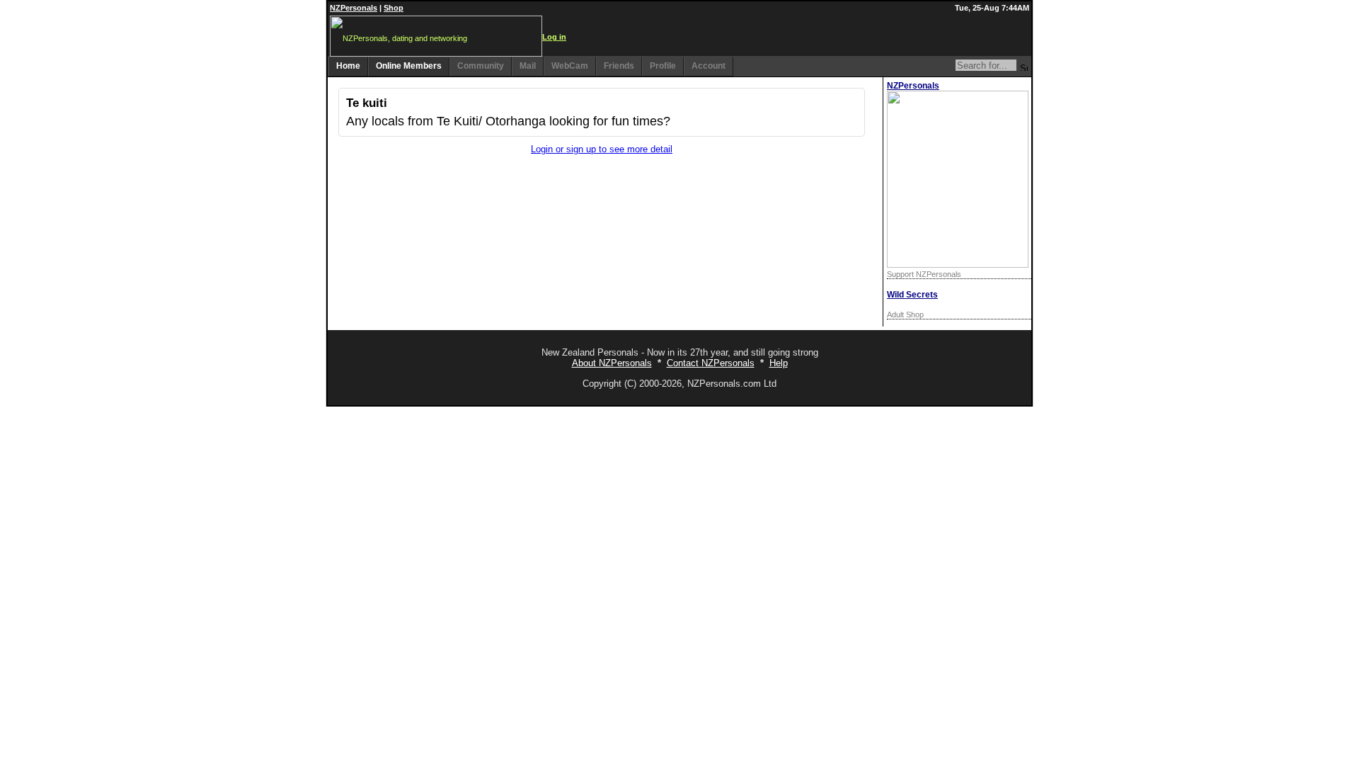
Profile (663, 66)
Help (778, 363)
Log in (554, 37)
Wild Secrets (912, 295)
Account (709, 66)
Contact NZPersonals (711, 363)
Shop (393, 8)
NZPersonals (353, 8)
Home (348, 66)
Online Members (409, 66)
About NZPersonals (612, 363)
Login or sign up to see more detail (601, 149)
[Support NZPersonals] (957, 264)
